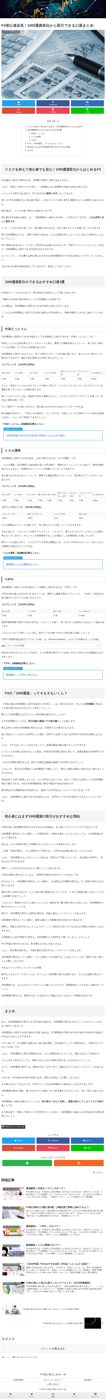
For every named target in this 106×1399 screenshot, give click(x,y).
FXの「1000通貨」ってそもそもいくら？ (45, 143)
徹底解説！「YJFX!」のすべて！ (22, 674)
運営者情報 (18, 1380)
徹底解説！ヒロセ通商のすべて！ (22, 564)
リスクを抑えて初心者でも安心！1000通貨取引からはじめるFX (54, 126)
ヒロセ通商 (36, 137)
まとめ (30, 150)
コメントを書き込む (53, 1348)
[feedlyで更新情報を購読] (27, 1163)
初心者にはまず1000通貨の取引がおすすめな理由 (48, 147)
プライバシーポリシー (53, 1380)
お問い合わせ (53, 1384)
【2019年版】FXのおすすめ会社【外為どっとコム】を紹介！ (36, 435)
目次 (49, 121)
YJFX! (33, 140)
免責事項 (88, 1380)
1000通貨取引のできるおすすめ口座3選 (44, 130)
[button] (98, 645)
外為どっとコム (38, 133)
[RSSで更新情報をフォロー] (79, 1163)
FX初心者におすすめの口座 (14, 1127)
